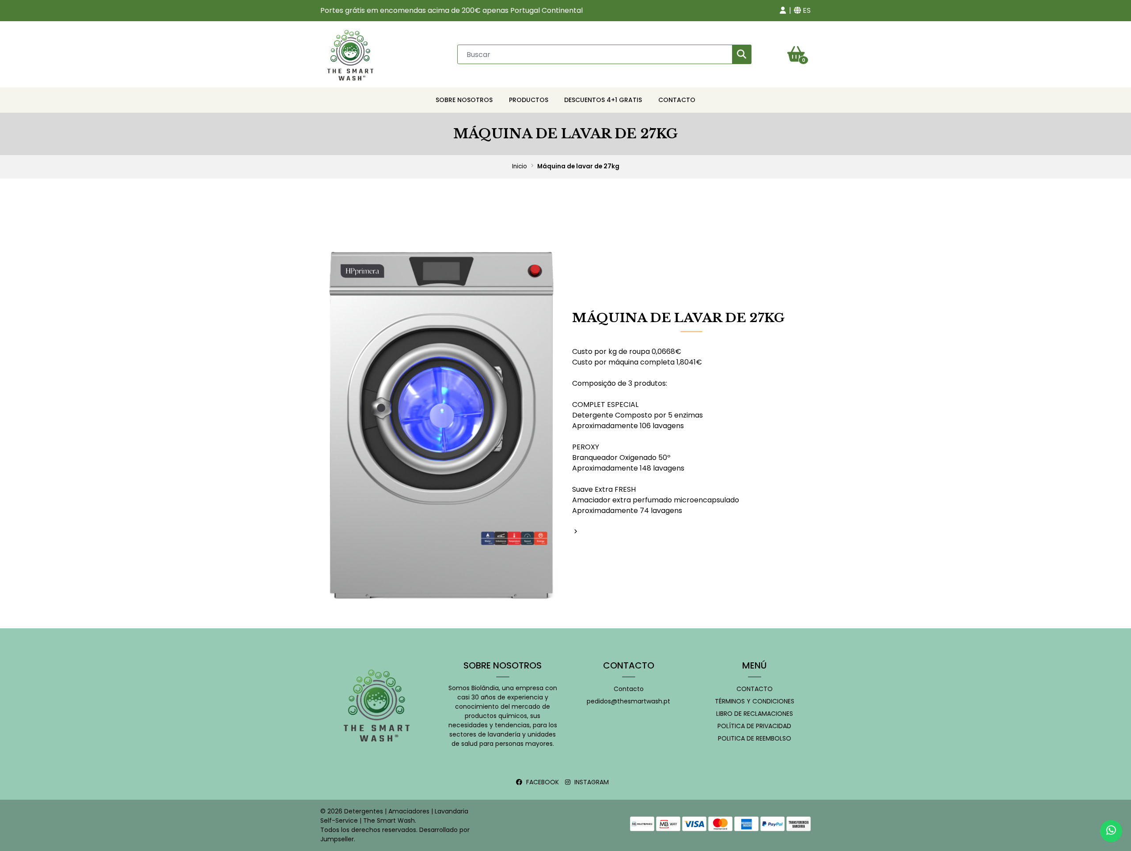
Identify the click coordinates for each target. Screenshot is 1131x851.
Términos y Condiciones (754, 701)
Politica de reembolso (754, 738)
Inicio (519, 166)
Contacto (676, 99)
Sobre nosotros (464, 99)
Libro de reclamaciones (754, 713)
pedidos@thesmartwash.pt (628, 701)
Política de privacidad (754, 726)
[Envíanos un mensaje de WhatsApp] (1111, 831)
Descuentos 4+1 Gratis (603, 99)
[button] (783, 10)
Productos (528, 99)
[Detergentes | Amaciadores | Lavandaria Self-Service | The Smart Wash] (350, 54)
